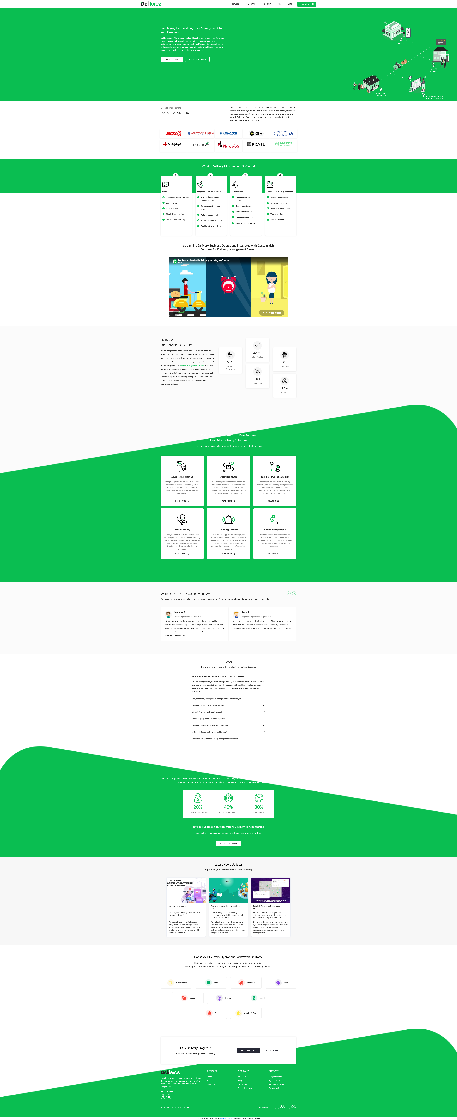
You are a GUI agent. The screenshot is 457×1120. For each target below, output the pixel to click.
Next (294, 593)
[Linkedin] (288, 1107)
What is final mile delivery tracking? (207, 712)
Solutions (211, 1084)
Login (290, 4)
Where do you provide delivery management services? (215, 739)
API (208, 1081)
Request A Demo (197, 59)
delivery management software (188, 1078)
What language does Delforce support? (208, 719)
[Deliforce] (151, 3)
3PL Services (251, 4)
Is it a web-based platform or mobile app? (209, 732)
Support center (275, 1077)
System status (275, 1081)
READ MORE (180, 501)
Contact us (242, 1084)
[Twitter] (282, 1107)
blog (279, 4)
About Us (242, 1077)
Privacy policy (275, 1088)
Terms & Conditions (277, 1084)
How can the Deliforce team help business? (210, 725)
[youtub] (293, 1107)
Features (235, 4)
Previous (289, 593)
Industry (267, 4)
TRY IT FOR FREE (248, 1051)
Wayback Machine (226, 1119)
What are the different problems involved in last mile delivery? (218, 676)
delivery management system (192, 366)
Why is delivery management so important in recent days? (216, 699)
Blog (240, 1081)
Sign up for (307, 4)
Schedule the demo (246, 1088)
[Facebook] (277, 1107)
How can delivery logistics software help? (209, 705)
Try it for (172, 59)
